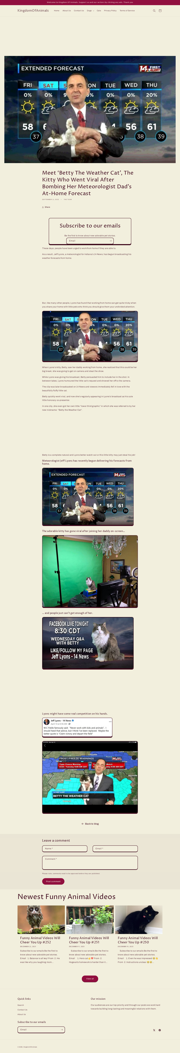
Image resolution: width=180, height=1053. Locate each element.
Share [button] (47, 207)
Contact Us (22, 1010)
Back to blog (92, 823)
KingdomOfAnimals (30, 1047)
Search (21, 1005)
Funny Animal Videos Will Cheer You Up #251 (89, 940)
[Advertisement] (90, 36)
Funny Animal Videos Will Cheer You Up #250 (138, 940)
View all (90, 979)
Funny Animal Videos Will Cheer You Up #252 (40, 940)
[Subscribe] (110, 241)
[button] (90, 10)
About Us (22, 1014)
